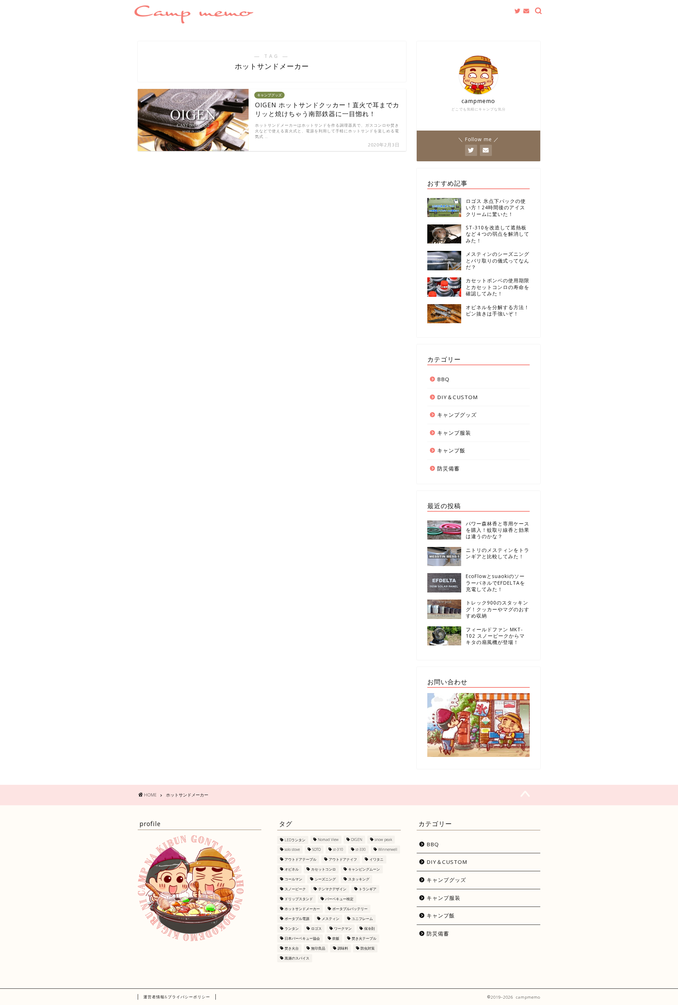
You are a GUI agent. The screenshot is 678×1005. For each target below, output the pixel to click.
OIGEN (356, 839)
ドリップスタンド (299, 898)
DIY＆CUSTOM (457, 397)
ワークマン (343, 928)
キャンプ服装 (454, 432)
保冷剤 (369, 928)
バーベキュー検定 (339, 898)
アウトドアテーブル (300, 859)
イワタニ (376, 859)
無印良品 (318, 948)
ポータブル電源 (297, 918)
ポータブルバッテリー (350, 908)
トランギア (367, 888)
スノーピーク (295, 888)
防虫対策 (368, 948)
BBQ (443, 379)
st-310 (338, 849)
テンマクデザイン (332, 888)
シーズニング (325, 879)
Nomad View (328, 839)
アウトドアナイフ (343, 859)
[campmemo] (194, 21)
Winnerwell (387, 849)
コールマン (293, 879)
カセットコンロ (323, 869)
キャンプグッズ (457, 414)
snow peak (383, 839)
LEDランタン (295, 839)
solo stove (292, 849)
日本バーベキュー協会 (302, 938)
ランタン (292, 928)
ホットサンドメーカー (302, 908)
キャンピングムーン (364, 869)
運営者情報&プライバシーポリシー (176, 996)
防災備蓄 (448, 468)
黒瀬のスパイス (297, 958)
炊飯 (335, 938)
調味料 (343, 948)
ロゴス (316, 928)
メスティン (330, 918)
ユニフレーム (362, 918)
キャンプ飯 (451, 450)
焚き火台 (292, 948)
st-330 (361, 849)
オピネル (292, 869)
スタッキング (358, 879)
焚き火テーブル (364, 938)
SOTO (316, 849)
